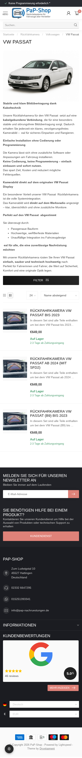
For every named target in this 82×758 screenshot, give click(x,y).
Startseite (8, 34)
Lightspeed (65, 744)
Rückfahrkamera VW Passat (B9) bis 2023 (50, 413)
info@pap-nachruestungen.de (30, 610)
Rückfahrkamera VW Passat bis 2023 (50, 313)
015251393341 (20, 599)
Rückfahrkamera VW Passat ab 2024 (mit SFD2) (50, 363)
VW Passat (72, 34)
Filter (38, 280)
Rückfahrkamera (29, 34)
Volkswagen (53, 34)
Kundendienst (41, 536)
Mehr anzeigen (59, 687)
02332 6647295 (21, 587)
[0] (77, 13)
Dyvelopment (47, 748)
